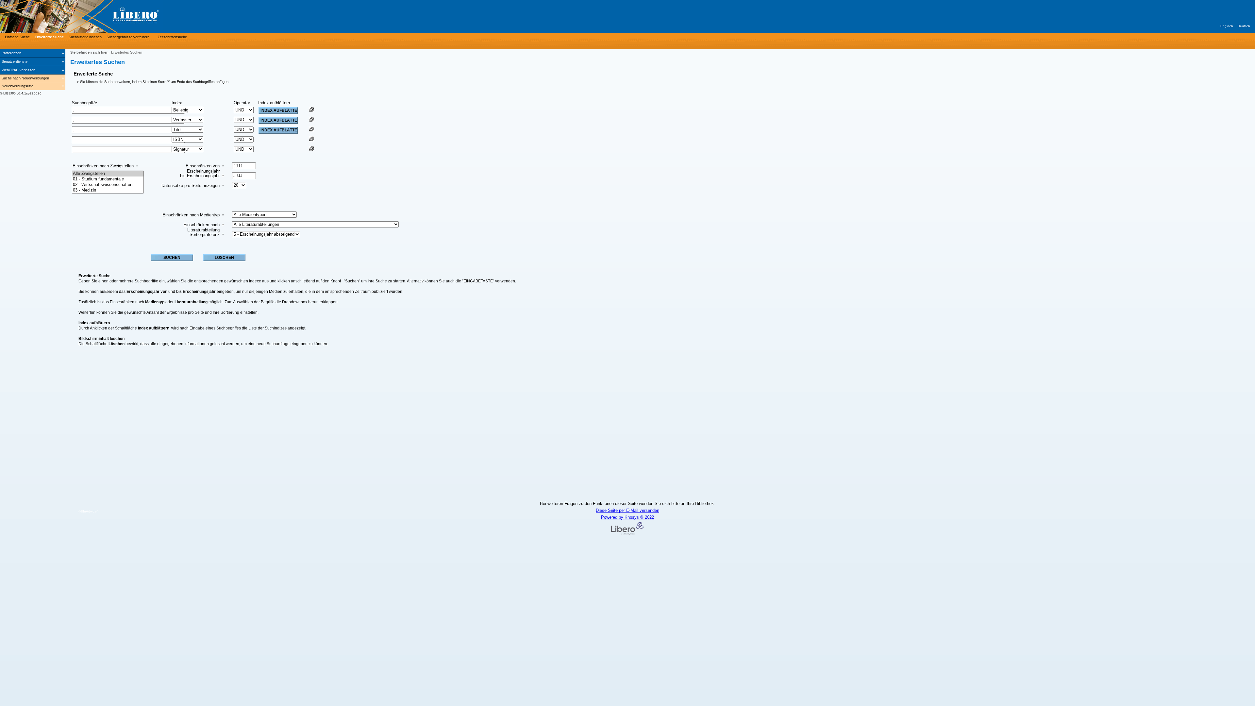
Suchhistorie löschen (85, 37)
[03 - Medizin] (107, 190)
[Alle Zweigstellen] (107, 173)
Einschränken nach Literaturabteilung (201, 227)
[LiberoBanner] (98, 16)
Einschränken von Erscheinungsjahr (203, 168)
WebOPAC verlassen (18, 70)
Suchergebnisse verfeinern (128, 37)
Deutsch (1244, 26)
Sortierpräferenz (205, 234)
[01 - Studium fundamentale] (107, 179)
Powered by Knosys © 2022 (627, 517)
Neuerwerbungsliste (17, 86)
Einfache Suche (17, 37)
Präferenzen (11, 53)
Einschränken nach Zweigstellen (103, 165)
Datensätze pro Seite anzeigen (190, 185)
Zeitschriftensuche (172, 37)
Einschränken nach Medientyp (191, 214)
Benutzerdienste (14, 61)
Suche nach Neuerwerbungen (25, 78)
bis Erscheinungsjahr (200, 175)
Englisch (1226, 26)
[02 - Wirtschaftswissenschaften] (107, 185)
